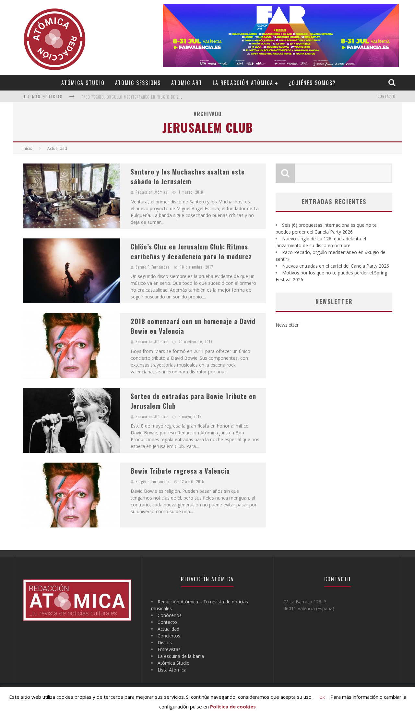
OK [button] (322, 697)
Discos (165, 642)
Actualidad (168, 629)
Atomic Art (186, 83)
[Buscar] (393, 82)
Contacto (387, 96)
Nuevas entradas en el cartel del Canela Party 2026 (335, 266)
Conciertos (169, 636)
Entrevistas (169, 649)
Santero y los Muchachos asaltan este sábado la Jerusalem (188, 176)
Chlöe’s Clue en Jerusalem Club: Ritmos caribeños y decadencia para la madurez (191, 251)
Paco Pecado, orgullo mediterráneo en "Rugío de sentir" (136, 97)
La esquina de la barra (181, 656)
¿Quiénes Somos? (312, 83)
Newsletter (287, 325)
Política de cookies (233, 706)
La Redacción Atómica (243, 83)
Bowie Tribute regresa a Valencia (180, 471)
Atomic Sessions (138, 83)
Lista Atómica (172, 670)
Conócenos (170, 615)
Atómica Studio (83, 83)
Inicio (27, 148)
